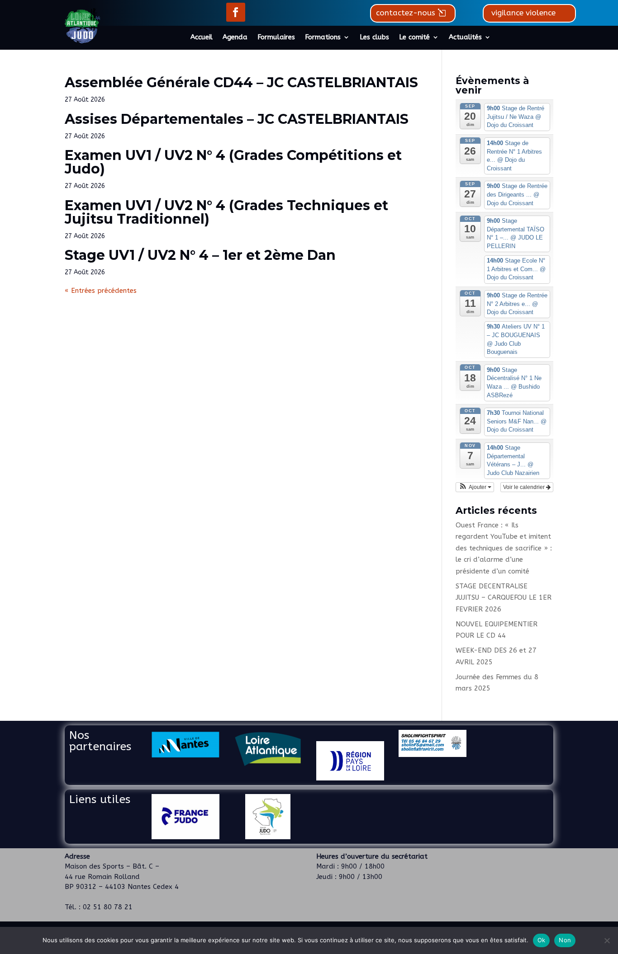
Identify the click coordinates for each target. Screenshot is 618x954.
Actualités (465, 37)
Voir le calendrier (524, 487)
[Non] (606, 940)
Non (565, 940)
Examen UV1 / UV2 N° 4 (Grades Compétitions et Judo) (233, 162)
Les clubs (374, 37)
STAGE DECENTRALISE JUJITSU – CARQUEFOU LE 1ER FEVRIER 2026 (503, 597)
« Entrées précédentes (101, 291)
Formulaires (276, 37)
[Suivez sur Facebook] (235, 12)
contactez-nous (405, 12)
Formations (323, 37)
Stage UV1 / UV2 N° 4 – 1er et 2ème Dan (200, 255)
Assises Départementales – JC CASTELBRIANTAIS (237, 119)
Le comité (414, 37)
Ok (541, 940)
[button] (475, 487)
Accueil (201, 37)
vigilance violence (523, 12)
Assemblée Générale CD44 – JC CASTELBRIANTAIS (241, 82)
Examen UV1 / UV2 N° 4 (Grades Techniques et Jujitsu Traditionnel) (226, 212)
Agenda (235, 37)
